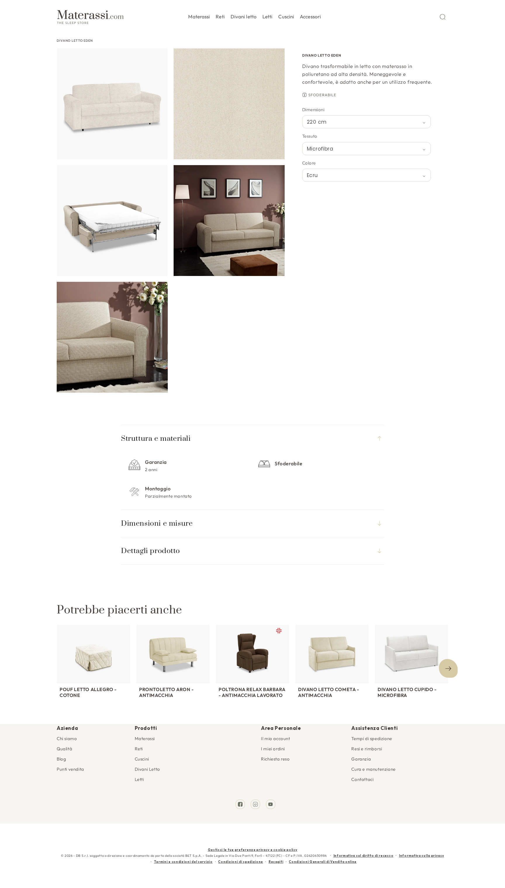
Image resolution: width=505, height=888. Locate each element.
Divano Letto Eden (75, 41)
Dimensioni (313, 109)
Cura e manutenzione (373, 769)
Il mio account (275, 738)
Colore (309, 163)
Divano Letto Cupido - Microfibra (407, 692)
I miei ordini (273, 748)
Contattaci (362, 779)
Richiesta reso (275, 759)
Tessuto (309, 136)
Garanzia (361, 759)
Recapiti (276, 862)
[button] (199, 15)
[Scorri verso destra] (448, 668)
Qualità (64, 748)
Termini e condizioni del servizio (183, 862)
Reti (139, 748)
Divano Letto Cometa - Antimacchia (328, 692)
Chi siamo (67, 738)
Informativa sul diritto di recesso (363, 856)
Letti (139, 779)
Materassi (145, 738)
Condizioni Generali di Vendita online (323, 862)
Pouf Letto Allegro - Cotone (88, 692)
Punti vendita (70, 769)
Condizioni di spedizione (240, 862)
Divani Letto (147, 769)
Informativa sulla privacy (421, 856)
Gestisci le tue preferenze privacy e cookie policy (253, 850)
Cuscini (142, 759)
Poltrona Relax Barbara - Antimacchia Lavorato (252, 692)
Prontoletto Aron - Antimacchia (166, 692)
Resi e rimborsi (366, 748)
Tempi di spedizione (371, 738)
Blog (61, 759)
